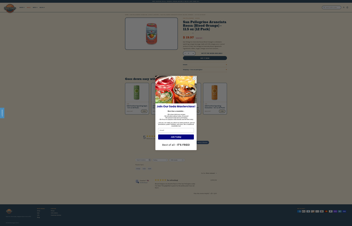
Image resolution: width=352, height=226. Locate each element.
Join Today (176, 137)
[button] (2, 113)
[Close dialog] (194, 78)
